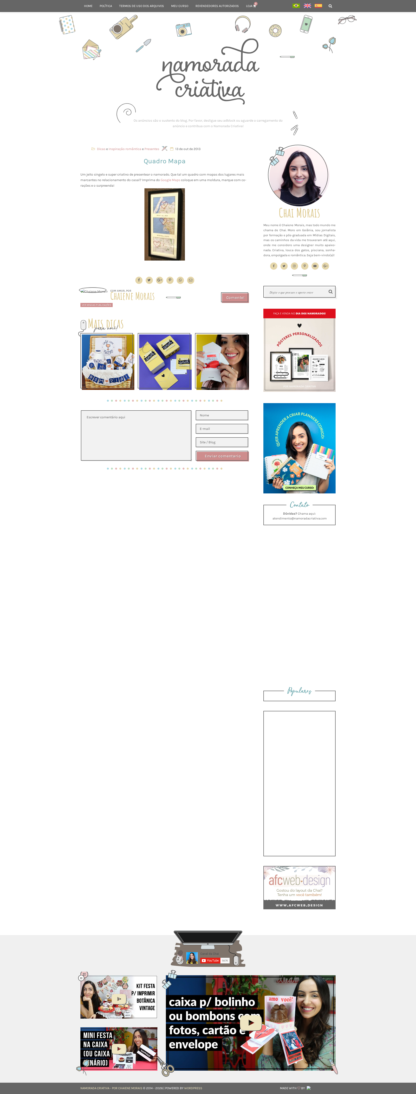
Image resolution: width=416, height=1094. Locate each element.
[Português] (296, 6)
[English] (307, 6)
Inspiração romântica (125, 149)
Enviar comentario (223, 456)
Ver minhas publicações (96, 305)
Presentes (151, 149)
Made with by (293, 1088)
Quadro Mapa (165, 161)
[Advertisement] (208, 123)
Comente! (235, 297)
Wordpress (193, 1088)
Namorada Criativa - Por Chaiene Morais (111, 1088)
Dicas (101, 149)
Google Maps (170, 180)
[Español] (318, 6)
